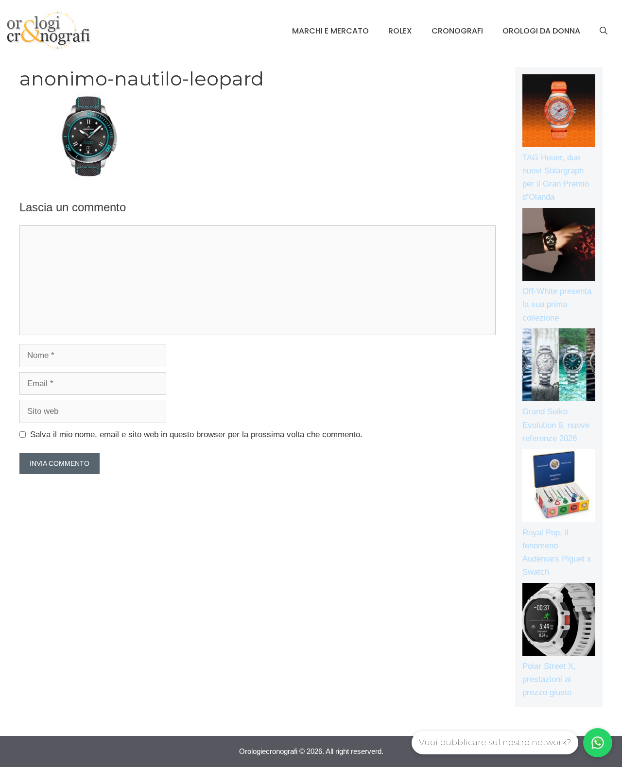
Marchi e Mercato (330, 30)
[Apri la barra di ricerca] (603, 31)
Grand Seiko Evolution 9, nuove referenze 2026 (555, 425)
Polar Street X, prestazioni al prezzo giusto (549, 679)
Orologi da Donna (541, 30)
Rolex (400, 30)
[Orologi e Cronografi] (48, 30)
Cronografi (457, 30)
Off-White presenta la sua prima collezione (556, 304)
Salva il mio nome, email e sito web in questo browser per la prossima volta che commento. (196, 434)
